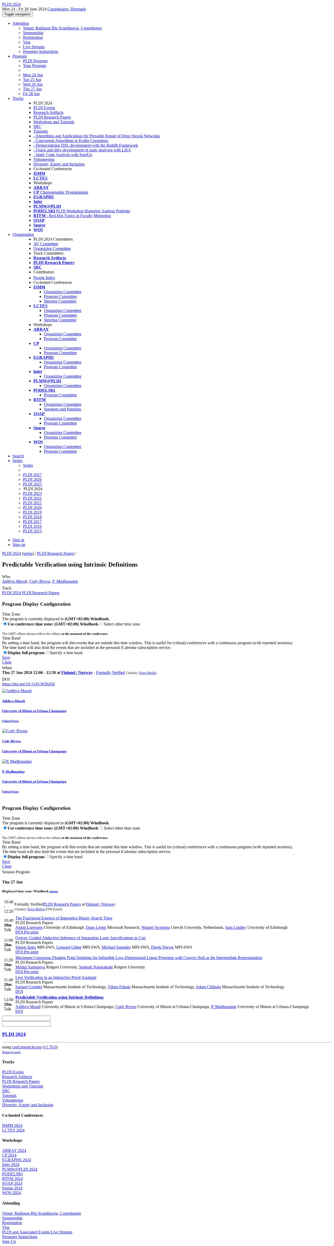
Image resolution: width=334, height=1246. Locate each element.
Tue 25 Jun (32, 79)
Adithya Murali (14, 581)
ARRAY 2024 (14, 1150)
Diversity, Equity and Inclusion (59, 164)
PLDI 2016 (32, 526)
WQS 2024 (11, 1192)
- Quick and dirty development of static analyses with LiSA (82, 150)
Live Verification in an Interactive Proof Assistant (55, 977)
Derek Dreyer (162, 947)
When (7, 668)
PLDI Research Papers (52, 117)
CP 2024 (9, 1155)
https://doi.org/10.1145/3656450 (28, 684)
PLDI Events (44, 108)
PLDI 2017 (32, 521)
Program (20, 56)
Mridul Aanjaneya (30, 967)
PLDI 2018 (32, 517)
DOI (6, 679)
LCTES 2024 (13, 1130)
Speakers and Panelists (62, 409)
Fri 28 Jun (31, 93)
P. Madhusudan (65, 581)
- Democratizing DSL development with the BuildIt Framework (85, 145)
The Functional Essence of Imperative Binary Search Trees (63, 918)
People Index (44, 277)
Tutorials (40, 131)
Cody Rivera (39, 581)
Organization (23, 234)
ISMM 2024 (12, 1125)
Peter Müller (148, 673)
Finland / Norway (77, 672)
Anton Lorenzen (29, 927)
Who (6, 576)
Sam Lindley (235, 927)
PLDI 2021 (32, 503)
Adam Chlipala (208, 987)
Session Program (16, 872)
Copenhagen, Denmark (66, 9)
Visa (26, 42)
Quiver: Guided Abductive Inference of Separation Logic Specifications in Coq (80, 938)
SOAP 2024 (12, 1183)
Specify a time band (66, 652)
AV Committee (45, 244)
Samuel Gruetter (28, 987)
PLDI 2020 (32, 507)
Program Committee (60, 296)
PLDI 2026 (32, 479)
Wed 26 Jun (33, 84)
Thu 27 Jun (32, 89)
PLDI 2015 (32, 531)
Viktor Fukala (119, 987)
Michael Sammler (116, 947)
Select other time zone (122, 624)
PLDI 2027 (32, 474)
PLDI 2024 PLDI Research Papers (30, 593)
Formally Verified (110, 672)
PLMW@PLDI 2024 (19, 1169)
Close (6, 662)
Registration (33, 37)
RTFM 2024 (12, 1178)
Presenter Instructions (40, 51)
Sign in (18, 540)
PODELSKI (12, 1174)
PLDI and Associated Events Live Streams (37, 1232)
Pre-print (30, 932)
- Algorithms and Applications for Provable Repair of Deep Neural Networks (96, 136)
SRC (37, 126)
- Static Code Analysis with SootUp (62, 154)
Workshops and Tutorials (53, 122)
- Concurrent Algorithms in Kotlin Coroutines (70, 140)
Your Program (34, 65)
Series (28, 465)
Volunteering (44, 159)
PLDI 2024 (11, 553)
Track (6, 588)
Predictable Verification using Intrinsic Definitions (59, 997)
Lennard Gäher (68, 947)
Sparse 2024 (12, 1188)
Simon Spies (25, 947)
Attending (21, 23)
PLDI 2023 (32, 493)
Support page (11, 1052)
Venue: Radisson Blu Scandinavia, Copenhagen (62, 28)
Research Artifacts (48, 112)
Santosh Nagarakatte (96, 967)
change (53, 891)
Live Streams (34, 47)
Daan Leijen (96, 927)
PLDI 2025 (32, 484)
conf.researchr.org (26, 1047)
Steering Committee (60, 301)
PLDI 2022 (32, 498)
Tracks (18, 98)
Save (6, 657)
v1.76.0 (50, 1047)
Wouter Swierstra (155, 927)
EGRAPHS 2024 (16, 1160)
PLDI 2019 (32, 512)
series (27, 553)
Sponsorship (33, 32)
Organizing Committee (52, 248)
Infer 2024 (10, 1164)
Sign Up (9, 1241)
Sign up (19, 544)
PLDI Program (35, 61)
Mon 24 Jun (33, 75)
